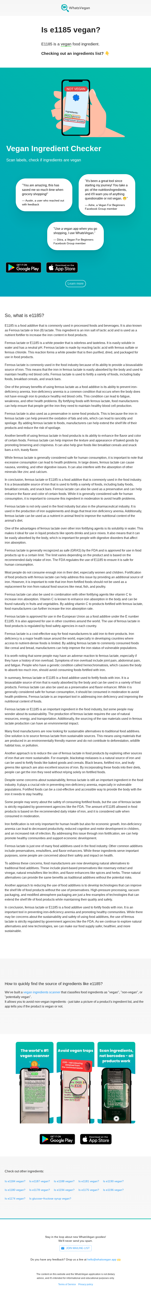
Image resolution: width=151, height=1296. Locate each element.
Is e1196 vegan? (113, 1189)
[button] (75, 102)
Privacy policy (85, 1284)
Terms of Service (67, 1284)
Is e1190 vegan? (113, 1181)
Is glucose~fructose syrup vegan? (50, 1198)
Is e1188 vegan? (64, 1181)
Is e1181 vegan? (88, 1181)
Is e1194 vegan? (64, 1189)
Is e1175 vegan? (88, 1189)
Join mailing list (78, 1248)
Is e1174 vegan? (15, 1198)
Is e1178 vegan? (39, 1189)
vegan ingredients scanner (41, 992)
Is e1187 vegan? (39, 1181)
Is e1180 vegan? (15, 1189)
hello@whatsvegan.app (101, 1259)
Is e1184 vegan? (15, 1181)
